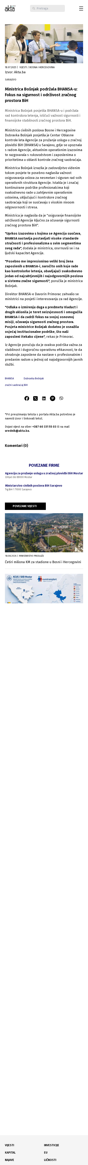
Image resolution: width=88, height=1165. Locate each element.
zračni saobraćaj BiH (16, 385)
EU (45, 1152)
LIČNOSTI (50, 1160)
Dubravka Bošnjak (34, 378)
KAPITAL (10, 1152)
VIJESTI (9, 1145)
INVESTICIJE (51, 1145)
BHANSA (9, 378)
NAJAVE (9, 1160)
